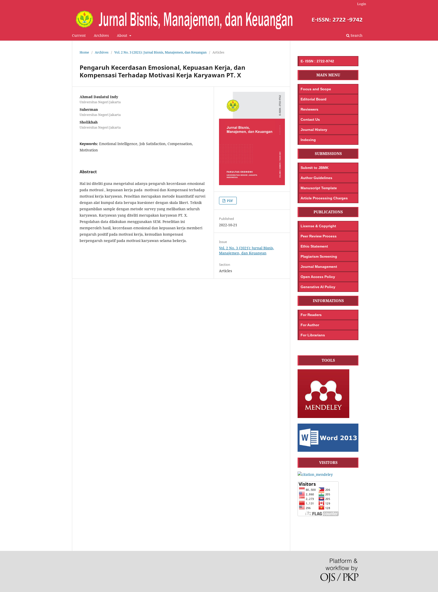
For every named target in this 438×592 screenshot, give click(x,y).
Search (356, 35)
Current (79, 35)
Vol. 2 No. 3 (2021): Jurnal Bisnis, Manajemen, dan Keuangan (160, 52)
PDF (229, 200)
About (122, 35)
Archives (101, 35)
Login (361, 4)
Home (84, 52)
